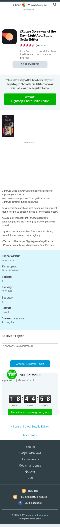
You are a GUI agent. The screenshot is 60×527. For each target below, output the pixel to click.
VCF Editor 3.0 (30, 375)
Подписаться (30, 459)
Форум (30, 471)
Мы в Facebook (33, 502)
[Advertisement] (30, 19)
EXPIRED (30, 64)
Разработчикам (30, 453)
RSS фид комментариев (33, 496)
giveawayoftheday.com (37, 515)
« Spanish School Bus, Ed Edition (30, 426)
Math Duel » (30, 435)
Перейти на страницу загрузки (30, 412)
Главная (30, 447)
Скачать (30, 99)
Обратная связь (30, 465)
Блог (30, 478)
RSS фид (33, 490)
